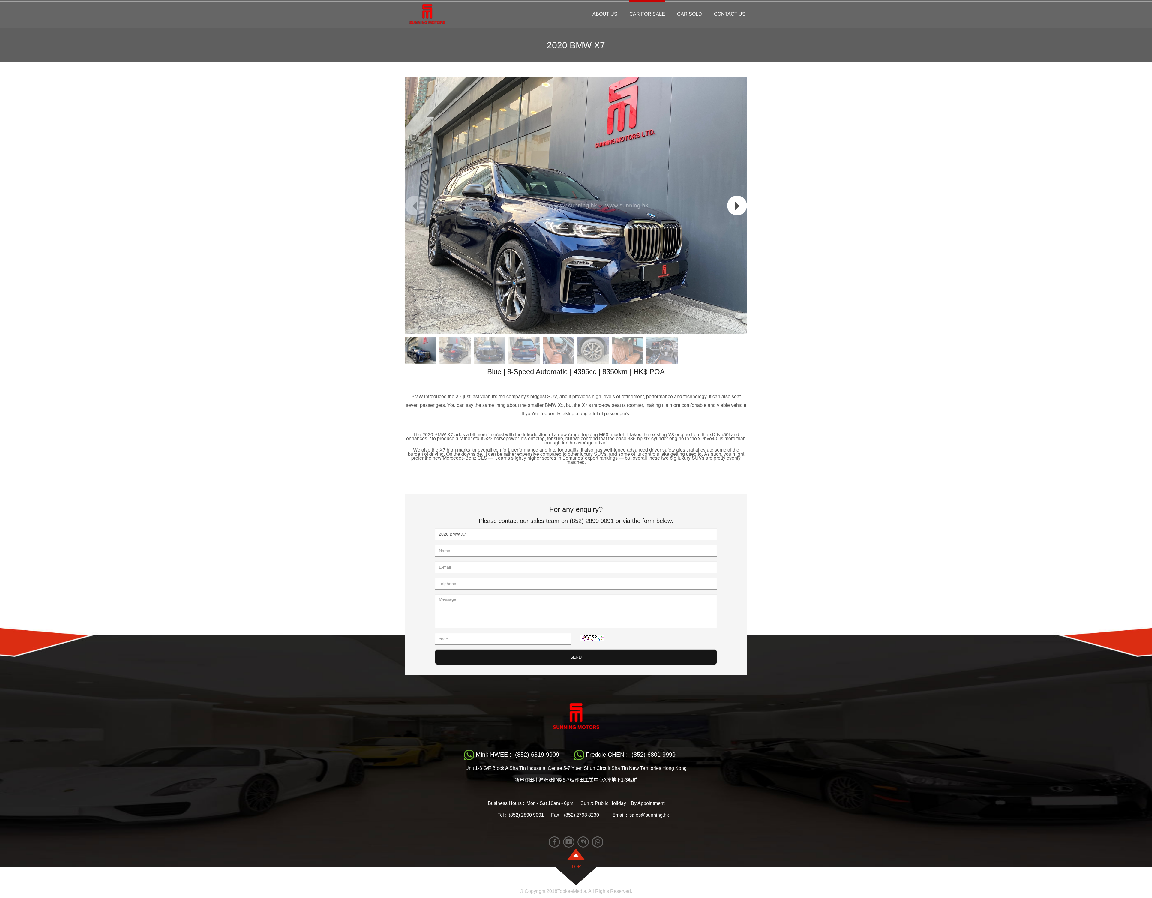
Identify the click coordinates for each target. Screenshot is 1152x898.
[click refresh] (592, 638)
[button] (737, 205)
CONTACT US (730, 14)
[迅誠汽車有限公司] (427, 14)
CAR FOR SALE (647, 14)
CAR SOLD (689, 14)
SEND (576, 657)
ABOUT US (604, 14)
